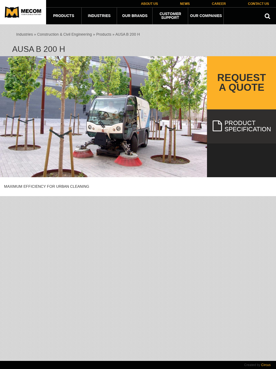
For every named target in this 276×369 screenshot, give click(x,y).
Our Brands (134, 16)
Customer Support (170, 16)
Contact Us (258, 4)
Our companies (206, 16)
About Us (149, 4)
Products (63, 16)
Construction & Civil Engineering (64, 34)
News (185, 4)
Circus (266, 365)
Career (219, 4)
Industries (99, 16)
